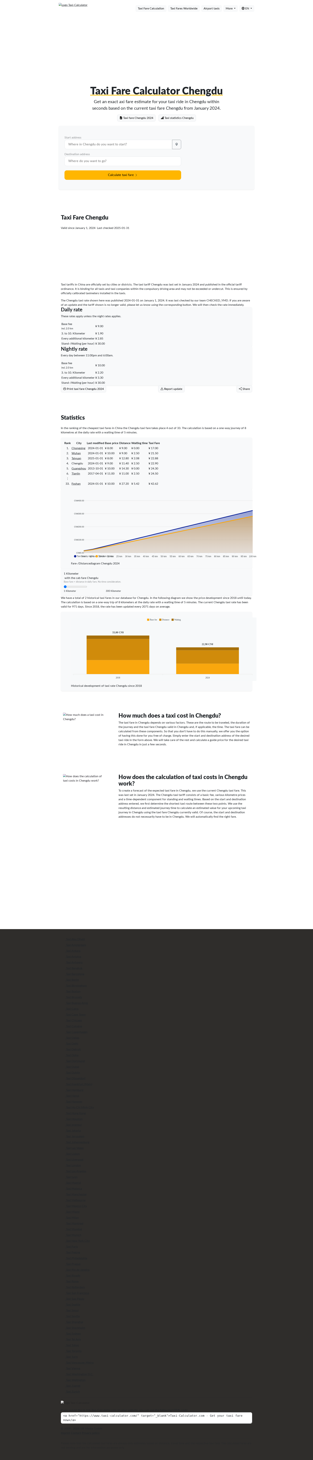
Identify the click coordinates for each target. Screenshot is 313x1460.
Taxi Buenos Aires (76, 1003)
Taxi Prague (72, 1264)
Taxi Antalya (73, 956)
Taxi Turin (71, 1356)
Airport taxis (212, 8)
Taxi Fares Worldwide (183, 8)
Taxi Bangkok (73, 968)
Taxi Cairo (71, 1008)
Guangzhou (79, 468)
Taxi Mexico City (76, 1206)
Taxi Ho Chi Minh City (79, 1107)
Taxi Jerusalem (74, 1136)
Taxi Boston (73, 991)
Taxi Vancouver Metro (79, 1362)
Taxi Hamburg (74, 1090)
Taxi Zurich (72, 1391)
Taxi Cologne (73, 1026)
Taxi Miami (72, 1211)
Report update (172, 389)
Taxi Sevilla (72, 1316)
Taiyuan (76, 458)
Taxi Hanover (73, 1101)
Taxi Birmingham (76, 985)
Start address (72, 137)
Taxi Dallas (72, 1037)
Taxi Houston (74, 1119)
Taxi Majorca (73, 1188)
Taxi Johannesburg (77, 1142)
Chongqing (78, 448)
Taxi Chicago (73, 1020)
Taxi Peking (72, 1252)
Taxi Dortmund (75, 1061)
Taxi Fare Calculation (151, 8)
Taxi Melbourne (75, 1200)
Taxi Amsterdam (75, 945)
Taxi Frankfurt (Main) (78, 1084)
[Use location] (176, 144)
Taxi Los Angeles (75, 1171)
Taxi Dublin (72, 1072)
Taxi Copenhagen (76, 1032)
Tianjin (76, 473)
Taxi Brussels (73, 997)
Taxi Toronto (73, 1351)
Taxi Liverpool (74, 1159)
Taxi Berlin (72, 979)
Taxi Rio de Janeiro (77, 1269)
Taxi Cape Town (75, 1014)
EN (247, 8)
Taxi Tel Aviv (73, 1339)
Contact (76, 1433)
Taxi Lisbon (72, 1153)
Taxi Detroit (73, 1049)
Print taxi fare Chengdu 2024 (85, 389)
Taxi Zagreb (72, 1385)
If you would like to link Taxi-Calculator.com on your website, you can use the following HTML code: (124, 1410)
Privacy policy (91, 1433)
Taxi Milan (72, 1217)
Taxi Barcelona (74, 974)
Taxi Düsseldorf (75, 1078)
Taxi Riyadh (72, 1275)
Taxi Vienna (72, 1368)
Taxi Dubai (72, 1066)
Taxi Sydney (73, 1333)
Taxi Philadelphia (76, 1258)
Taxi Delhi (71, 1043)
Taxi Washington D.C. (79, 1374)
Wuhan (76, 453)
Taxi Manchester (76, 1194)
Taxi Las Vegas (74, 1148)
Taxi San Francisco (77, 1293)
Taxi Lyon (71, 1177)
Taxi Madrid (73, 1182)
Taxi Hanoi (72, 1095)
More (229, 8)
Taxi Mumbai (73, 1229)
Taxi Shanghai (74, 1322)
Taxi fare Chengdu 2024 (137, 118)
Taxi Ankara (72, 950)
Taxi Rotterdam (75, 1287)
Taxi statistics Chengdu (179, 118)
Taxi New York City (77, 1240)
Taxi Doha (71, 1055)
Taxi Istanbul (73, 1124)
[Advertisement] (156, 43)
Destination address (77, 154)
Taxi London (73, 1165)
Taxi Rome (72, 1281)
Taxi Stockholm (75, 1327)
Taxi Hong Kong (75, 1113)
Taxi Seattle (72, 1304)
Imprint (65, 1433)
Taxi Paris (71, 1246)
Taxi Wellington (75, 1380)
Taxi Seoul (72, 1310)
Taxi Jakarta (73, 1130)
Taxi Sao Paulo (74, 1298)
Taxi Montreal (74, 1223)
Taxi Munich (73, 1235)
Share (246, 389)
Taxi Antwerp (74, 962)
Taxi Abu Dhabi (75, 939)
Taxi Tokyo (72, 1345)
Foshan (76, 483)
